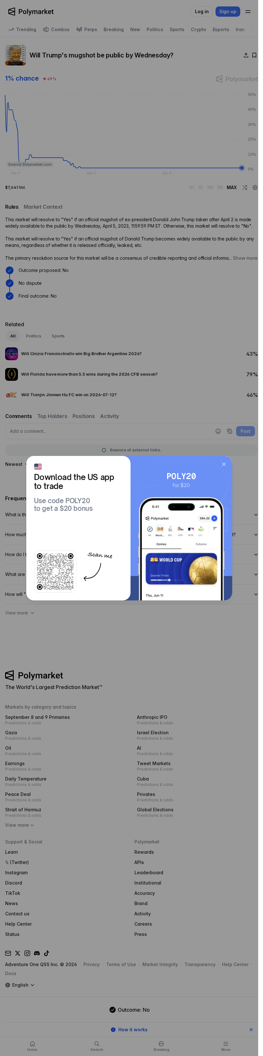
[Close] (223, 464)
